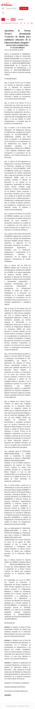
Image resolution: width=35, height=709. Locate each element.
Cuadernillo (20, 19)
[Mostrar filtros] (31, 8)
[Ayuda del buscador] (3, 8)
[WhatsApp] (28, 23)
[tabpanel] (17, 363)
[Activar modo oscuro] (3, 12)
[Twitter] (21, 23)
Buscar (25, 8)
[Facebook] (24, 23)
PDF (8, 19)
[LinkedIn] (31, 23)
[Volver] (3, 19)
